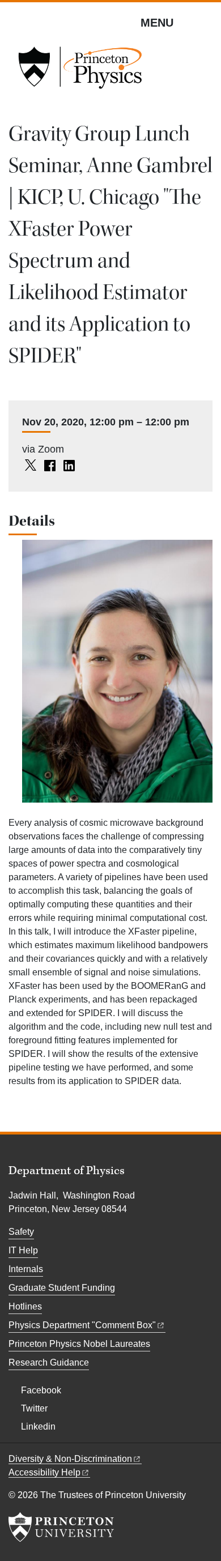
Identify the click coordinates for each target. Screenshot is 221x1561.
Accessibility (44, 1472)
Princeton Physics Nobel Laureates (79, 1344)
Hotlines (25, 1306)
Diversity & (70, 1459)
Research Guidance (48, 1362)
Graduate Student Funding (61, 1288)
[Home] (79, 71)
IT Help (23, 1250)
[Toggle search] (205, 22)
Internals (25, 1269)
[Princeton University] (61, 1527)
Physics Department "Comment (82, 1325)
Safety (21, 1231)
